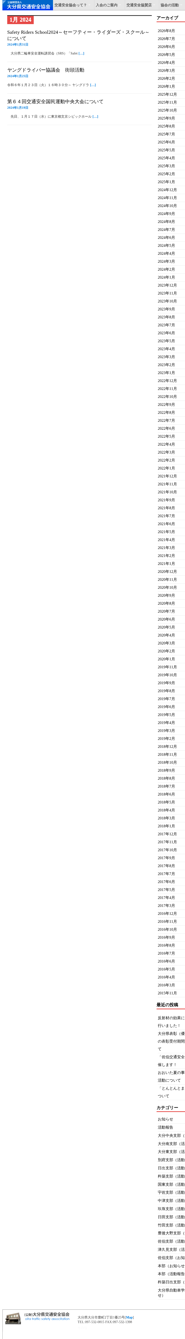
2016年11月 (167, 921)
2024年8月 (166, 222)
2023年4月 (166, 349)
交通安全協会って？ (70, 5)
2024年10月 (167, 206)
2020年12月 (167, 571)
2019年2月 (166, 738)
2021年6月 (166, 524)
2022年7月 (166, 420)
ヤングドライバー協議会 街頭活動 (45, 70)
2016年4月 (166, 977)
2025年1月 (166, 182)
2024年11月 (167, 198)
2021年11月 (167, 484)
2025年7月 (166, 134)
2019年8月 (166, 691)
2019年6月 (166, 707)
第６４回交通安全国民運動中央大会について (55, 101)
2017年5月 (166, 890)
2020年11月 (167, 579)
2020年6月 (166, 619)
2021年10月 (167, 492)
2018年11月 (167, 754)
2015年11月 (167, 993)
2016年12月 (167, 913)
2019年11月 (167, 667)
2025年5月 (166, 150)
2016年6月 (166, 961)
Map (129, 1317)
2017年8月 (166, 866)
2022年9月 (166, 404)
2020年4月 (166, 635)
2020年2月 (166, 651)
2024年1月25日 (17, 76)
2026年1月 (166, 86)
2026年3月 (166, 70)
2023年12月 (167, 285)
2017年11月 (167, 842)
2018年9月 (166, 770)
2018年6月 (166, 794)
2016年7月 (166, 953)
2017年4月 (166, 898)
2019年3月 (166, 731)
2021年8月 (166, 508)
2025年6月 (166, 142)
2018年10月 (167, 762)
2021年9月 (166, 500)
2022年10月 (167, 397)
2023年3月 (166, 357)
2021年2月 (166, 556)
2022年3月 (166, 452)
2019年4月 (166, 723)
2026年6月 (166, 47)
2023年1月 (166, 373)
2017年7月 (166, 874)
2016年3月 (166, 985)
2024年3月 (166, 261)
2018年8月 (166, 778)
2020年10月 (167, 587)
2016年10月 (167, 929)
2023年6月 (166, 333)
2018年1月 (166, 826)
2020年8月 (166, 603)
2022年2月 (166, 460)
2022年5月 (166, 436)
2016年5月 (166, 969)
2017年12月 (167, 834)
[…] (81, 53)
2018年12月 (167, 746)
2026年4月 (166, 62)
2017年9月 (166, 858)
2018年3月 (166, 818)
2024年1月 (166, 277)
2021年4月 (166, 540)
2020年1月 (166, 659)
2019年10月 (167, 675)
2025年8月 (166, 126)
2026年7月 (166, 39)
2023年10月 (167, 301)
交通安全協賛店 (139, 5)
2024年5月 (166, 245)
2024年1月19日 (17, 107)
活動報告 (165, 1127)
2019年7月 (166, 699)
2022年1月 (166, 468)
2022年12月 (167, 381)
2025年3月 (166, 166)
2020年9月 (166, 595)
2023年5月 (166, 341)
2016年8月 (166, 945)
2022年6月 (166, 428)
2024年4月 (166, 253)
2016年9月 (166, 937)
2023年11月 (167, 293)
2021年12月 (167, 476)
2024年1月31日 (17, 44)
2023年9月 (166, 309)
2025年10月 (167, 110)
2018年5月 (166, 802)
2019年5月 (166, 715)
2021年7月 (166, 516)
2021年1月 (166, 564)
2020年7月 (166, 611)
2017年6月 (166, 882)
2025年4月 (166, 158)
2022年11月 (167, 389)
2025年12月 (167, 94)
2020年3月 (166, 643)
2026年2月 (166, 78)
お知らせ (165, 1119)
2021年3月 (166, 548)
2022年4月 (166, 444)
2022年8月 (166, 412)
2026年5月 (166, 55)
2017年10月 (167, 850)
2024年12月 (167, 190)
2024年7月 (166, 230)
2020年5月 (166, 627)
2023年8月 (166, 317)
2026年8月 (166, 31)
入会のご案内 (107, 5)
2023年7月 (166, 325)
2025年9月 (166, 118)
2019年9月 (166, 683)
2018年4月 (166, 810)
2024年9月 (166, 214)
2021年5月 (166, 532)
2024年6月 (166, 237)
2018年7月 (166, 786)
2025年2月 (166, 174)
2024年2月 (166, 269)
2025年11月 (167, 102)
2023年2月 (166, 365)
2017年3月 (166, 906)
